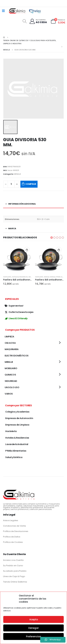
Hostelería (7, 277)
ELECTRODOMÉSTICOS (17, 355)
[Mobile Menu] (3, 10)
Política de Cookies (13, 542)
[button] (51, 237)
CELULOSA (10, 342)
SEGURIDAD (11, 381)
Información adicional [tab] (22, 203)
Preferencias (33, 636)
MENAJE (17, 174)
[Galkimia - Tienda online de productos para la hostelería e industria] (17, 10)
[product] (17, 259)
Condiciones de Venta (14, 525)
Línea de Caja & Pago (14, 576)
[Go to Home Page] (4, 37)
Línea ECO (18, 318)
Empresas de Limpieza (17, 424)
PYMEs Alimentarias (15, 450)
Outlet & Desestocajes (21, 312)
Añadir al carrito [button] (27, 250)
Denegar (33, 628)
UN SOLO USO (12, 387)
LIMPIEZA (9, 336)
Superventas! (16, 305)
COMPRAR (30, 184)
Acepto (33, 619)
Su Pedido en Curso (13, 565)
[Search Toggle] (24, 21)
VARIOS (9, 393)
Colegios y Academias (17, 411)
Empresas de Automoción (19, 418)
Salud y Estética (13, 457)
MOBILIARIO (11, 368)
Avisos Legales (10, 520)
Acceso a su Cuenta (13, 560)
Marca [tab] (12, 228)
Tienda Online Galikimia (15, 581)
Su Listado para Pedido (14, 570)
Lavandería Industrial (16, 444)
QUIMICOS (10, 374)
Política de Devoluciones (15, 531)
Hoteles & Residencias (20, 277)
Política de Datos (11, 536)
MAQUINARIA (12, 349)
